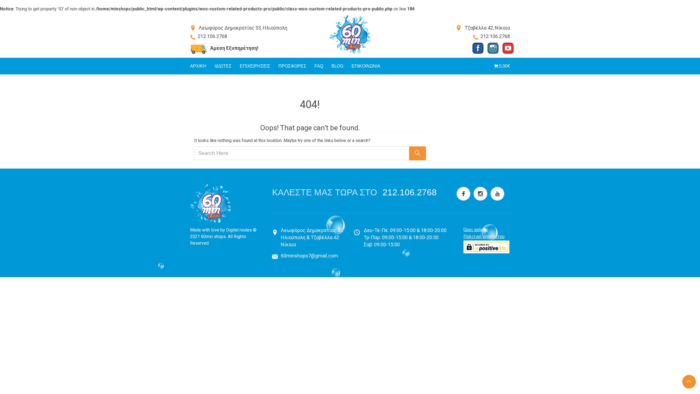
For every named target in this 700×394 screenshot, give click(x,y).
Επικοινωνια (366, 66)
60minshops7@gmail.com (309, 256)
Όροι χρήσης (475, 229)
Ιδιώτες (223, 66)
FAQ (318, 66)
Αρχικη (198, 66)
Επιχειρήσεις (255, 66)
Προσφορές (292, 66)
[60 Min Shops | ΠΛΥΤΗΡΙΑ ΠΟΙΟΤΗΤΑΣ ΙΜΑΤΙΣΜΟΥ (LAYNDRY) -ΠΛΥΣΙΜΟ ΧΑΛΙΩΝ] (350, 34)
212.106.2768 (410, 192)
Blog (337, 66)
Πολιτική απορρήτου (483, 236)
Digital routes (239, 230)
